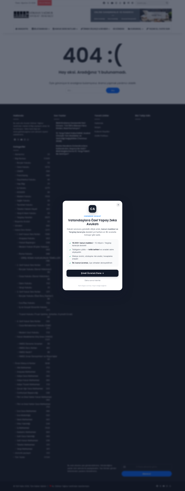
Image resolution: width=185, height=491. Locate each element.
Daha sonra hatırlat (92, 280)
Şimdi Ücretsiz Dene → (92, 273)
